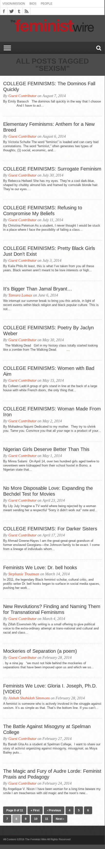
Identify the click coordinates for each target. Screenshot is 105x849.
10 (36, 819)
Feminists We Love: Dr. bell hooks (40, 567)
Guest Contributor (22, 96)
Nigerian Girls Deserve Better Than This (46, 449)
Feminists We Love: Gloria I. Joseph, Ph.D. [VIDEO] (50, 688)
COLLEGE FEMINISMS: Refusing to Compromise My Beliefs (42, 210)
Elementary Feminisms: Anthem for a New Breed (49, 127)
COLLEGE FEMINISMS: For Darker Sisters (50, 528)
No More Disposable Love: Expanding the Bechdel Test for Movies (48, 491)
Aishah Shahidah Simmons (29, 698)
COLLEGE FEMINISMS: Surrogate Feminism (52, 168)
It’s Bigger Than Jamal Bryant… (37, 288)
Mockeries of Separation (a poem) (40, 651)
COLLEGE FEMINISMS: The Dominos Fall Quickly (49, 86)
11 (46, 819)
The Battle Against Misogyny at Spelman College (47, 729)
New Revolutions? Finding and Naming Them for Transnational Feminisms (51, 609)
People (46, 3)
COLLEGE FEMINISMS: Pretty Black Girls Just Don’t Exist (49, 251)
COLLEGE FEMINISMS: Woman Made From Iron (52, 411)
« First (35, 810)
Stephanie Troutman (23, 574)
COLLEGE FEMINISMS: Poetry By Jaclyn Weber (48, 330)
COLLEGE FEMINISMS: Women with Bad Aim (48, 371)
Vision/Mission (13, 3)
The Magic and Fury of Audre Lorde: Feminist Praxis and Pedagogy (52, 774)
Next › (60, 819)
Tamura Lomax (20, 295)
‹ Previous (54, 810)
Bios (32, 3)
